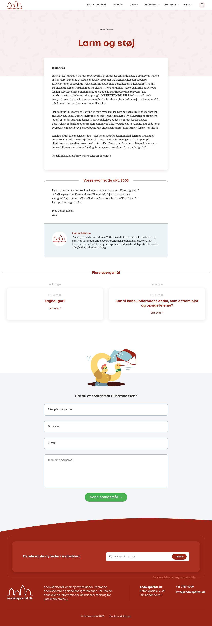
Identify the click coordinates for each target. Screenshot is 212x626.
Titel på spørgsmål (60, 409)
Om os (186, 5)
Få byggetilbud (96, 5)
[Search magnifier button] (202, 5)
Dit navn (53, 426)
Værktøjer (170, 5)
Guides (134, 5)
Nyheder (117, 5)
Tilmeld (179, 557)
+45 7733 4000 (185, 587)
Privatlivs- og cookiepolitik (179, 577)
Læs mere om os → (56, 599)
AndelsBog (150, 5)
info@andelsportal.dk (190, 592)
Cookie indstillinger (120, 616)
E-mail (52, 443)
